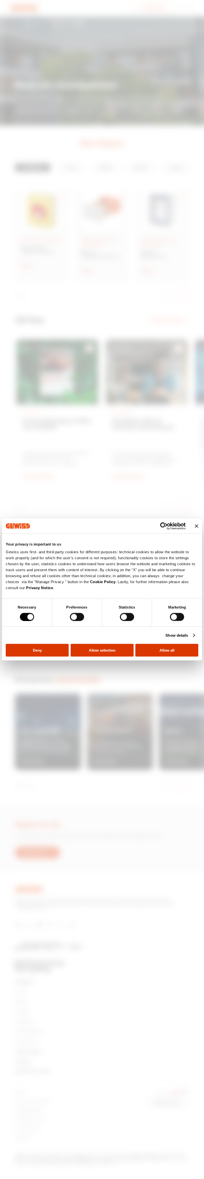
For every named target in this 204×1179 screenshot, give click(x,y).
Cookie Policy (103, 582)
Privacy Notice (39, 588)
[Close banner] (196, 526)
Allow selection (102, 650)
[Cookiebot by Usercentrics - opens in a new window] (164, 526)
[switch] (77, 617)
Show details (176, 635)
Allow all (166, 650)
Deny (37, 650)
